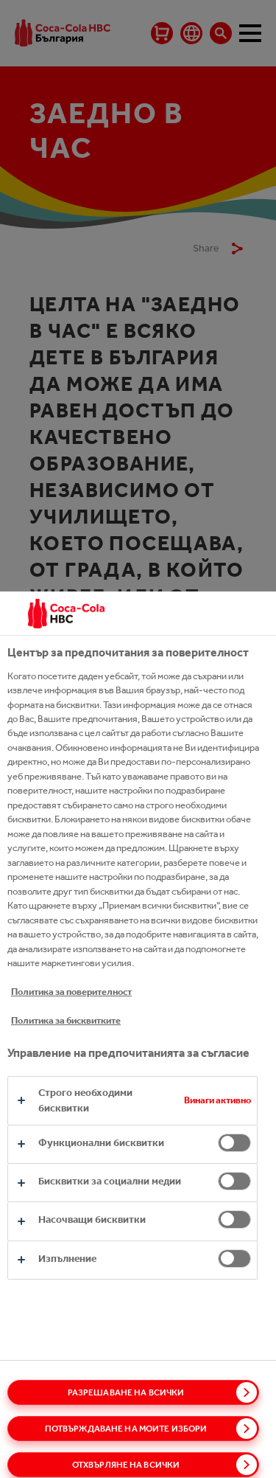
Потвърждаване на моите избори (126, 1428)
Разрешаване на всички (126, 1392)
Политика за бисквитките (66, 1020)
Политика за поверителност (71, 991)
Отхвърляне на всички (126, 1465)
